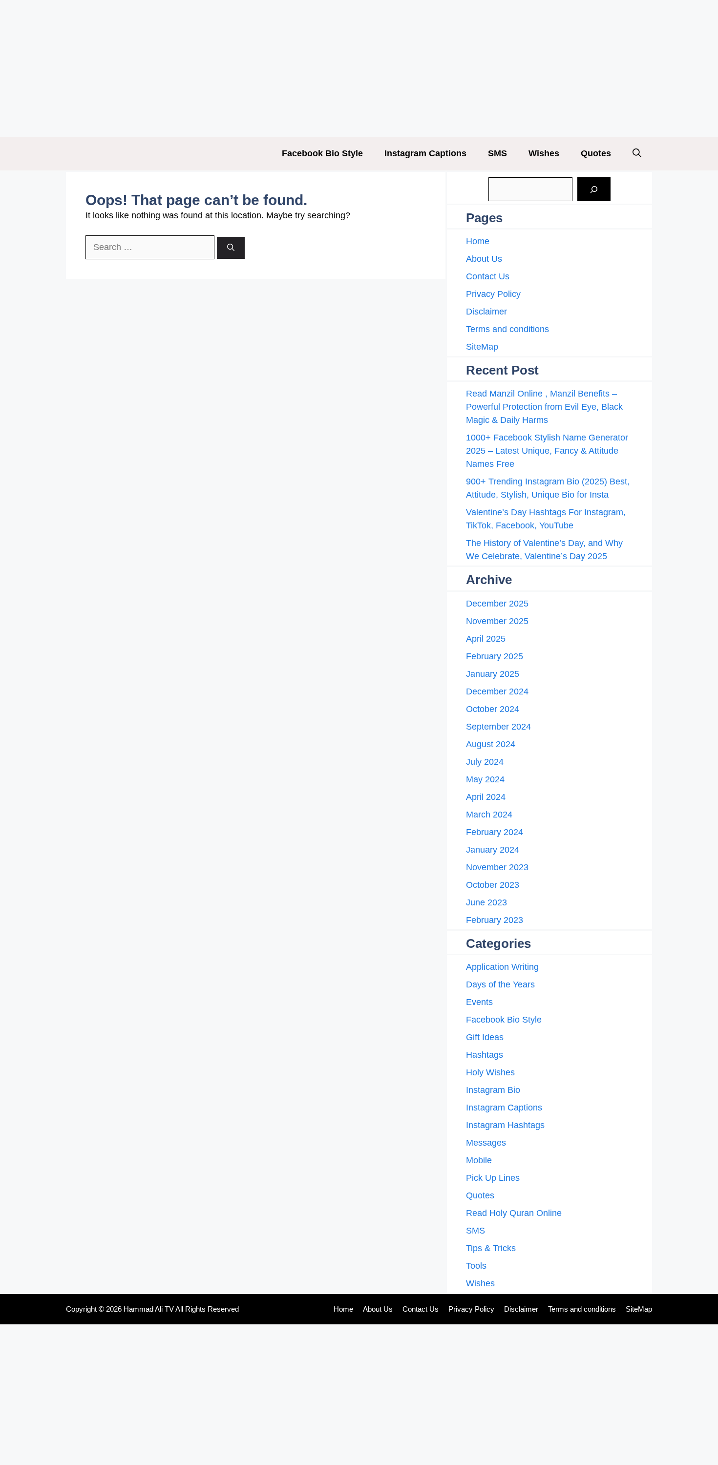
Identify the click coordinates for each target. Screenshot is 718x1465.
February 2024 (494, 832)
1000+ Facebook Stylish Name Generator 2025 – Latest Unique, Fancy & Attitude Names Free (547, 451)
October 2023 (492, 885)
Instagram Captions (425, 153)
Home (477, 241)
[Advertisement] (293, 68)
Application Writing (502, 967)
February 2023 (494, 920)
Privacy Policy (493, 294)
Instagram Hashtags (505, 1125)
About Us (484, 259)
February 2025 (494, 656)
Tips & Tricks (491, 1248)
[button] (637, 153)
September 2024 (498, 727)
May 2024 (485, 779)
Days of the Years (500, 984)
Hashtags (484, 1055)
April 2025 (486, 639)
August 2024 (490, 744)
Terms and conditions (507, 329)
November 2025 (497, 621)
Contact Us (487, 276)
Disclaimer (486, 311)
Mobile (479, 1160)
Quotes (596, 153)
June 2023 (486, 902)
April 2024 (486, 797)
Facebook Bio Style (322, 153)
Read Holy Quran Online (514, 1213)
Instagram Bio (493, 1090)
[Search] (231, 248)
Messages (486, 1143)
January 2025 (492, 674)
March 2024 (489, 814)
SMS (497, 153)
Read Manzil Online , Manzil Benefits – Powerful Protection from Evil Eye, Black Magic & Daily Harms (544, 407)
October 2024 (492, 709)
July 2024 (485, 762)
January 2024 (492, 850)
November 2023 (497, 867)
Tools (476, 1266)
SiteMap (482, 347)
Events (479, 1002)
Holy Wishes (490, 1072)
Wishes (543, 153)
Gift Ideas (485, 1037)
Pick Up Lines (493, 1178)
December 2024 (497, 691)
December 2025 (497, 603)
